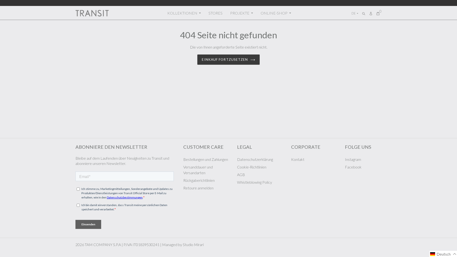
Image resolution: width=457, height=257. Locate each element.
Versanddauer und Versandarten (198, 170)
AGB (241, 174)
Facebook (353, 167)
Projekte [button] (240, 13)
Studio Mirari (193, 244)
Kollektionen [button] (182, 13)
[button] (443, 254)
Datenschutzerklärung (255, 159)
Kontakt (297, 159)
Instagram (353, 159)
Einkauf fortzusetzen (225, 59)
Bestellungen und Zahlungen (205, 159)
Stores (216, 13)
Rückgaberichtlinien (199, 180)
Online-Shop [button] (274, 13)
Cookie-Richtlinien (251, 167)
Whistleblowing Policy (254, 182)
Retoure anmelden (198, 188)
